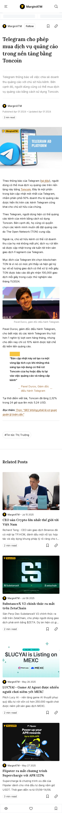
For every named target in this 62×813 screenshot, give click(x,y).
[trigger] (56, 6)
